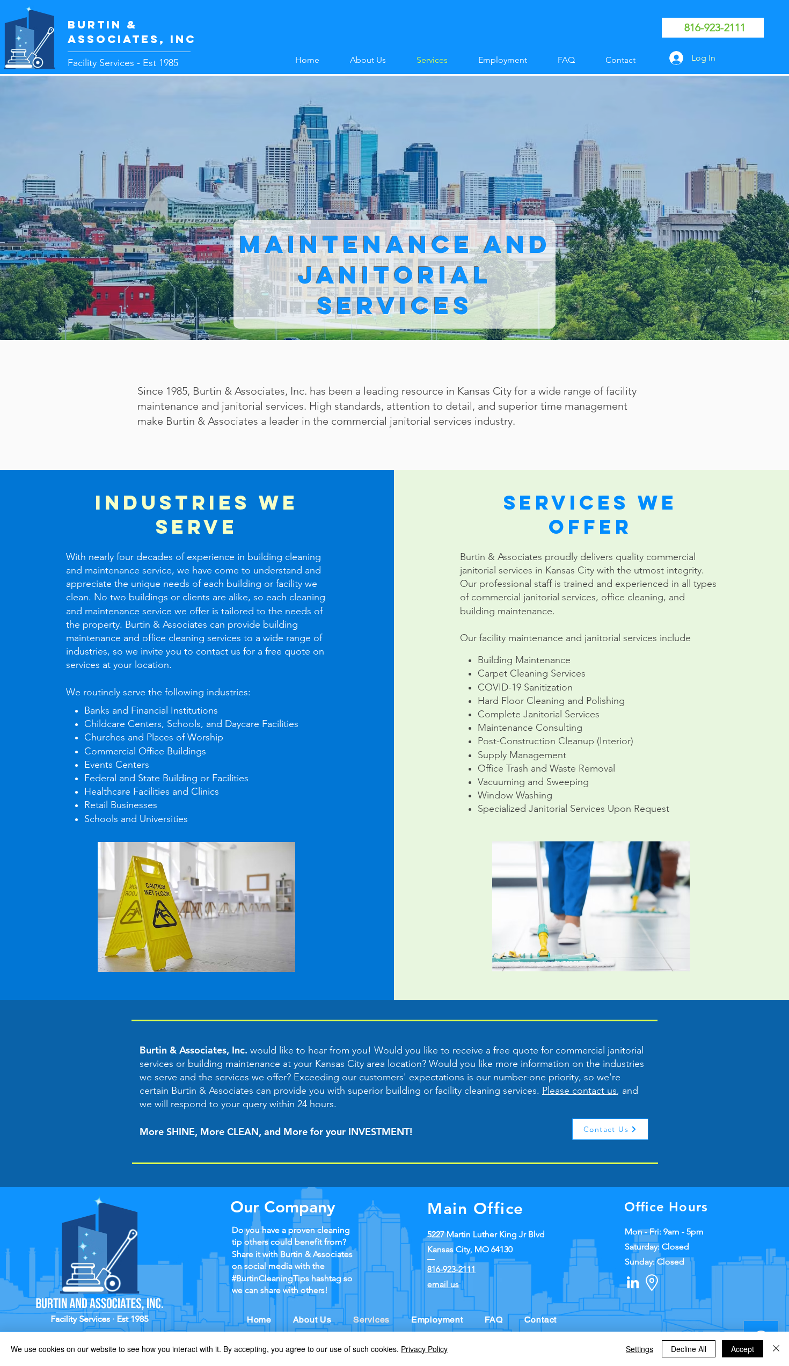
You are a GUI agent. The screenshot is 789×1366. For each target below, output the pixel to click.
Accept (742, 1348)
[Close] (776, 1348)
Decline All (688, 1348)
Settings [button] (639, 1348)
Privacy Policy (424, 1348)
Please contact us (579, 1090)
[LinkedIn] (632, 1282)
